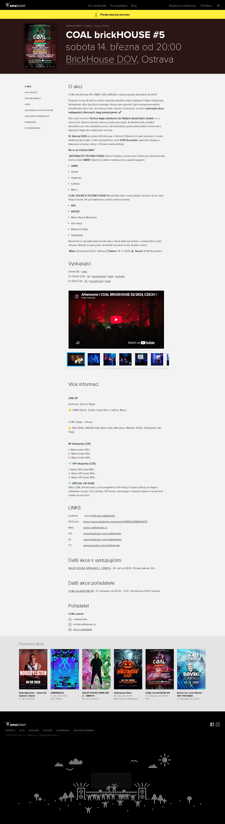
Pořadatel (31, 122)
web (84, 271)
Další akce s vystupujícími (39, 110)
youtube (120, 276)
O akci (28, 86)
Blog (134, 5)
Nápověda (34, 730)
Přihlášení (206, 5)
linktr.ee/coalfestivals (103, 515)
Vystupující (31, 92)
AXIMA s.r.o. (32, 735)
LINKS (27, 104)
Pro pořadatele (119, 5)
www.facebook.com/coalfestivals (102, 533)
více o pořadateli (82, 629)
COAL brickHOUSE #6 (81, 591)
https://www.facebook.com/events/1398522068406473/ (115, 521)
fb (88, 276)
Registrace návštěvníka (182, 5)
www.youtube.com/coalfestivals (101, 545)
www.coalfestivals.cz (95, 527)
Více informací (33, 98)
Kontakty (10, 730)
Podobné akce (32, 128)
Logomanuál (63, 730)
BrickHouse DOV (101, 60)
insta (110, 276)
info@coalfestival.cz (84, 624)
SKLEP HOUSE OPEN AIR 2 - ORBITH (89, 568)
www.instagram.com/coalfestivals (102, 539)
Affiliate (47, 730)
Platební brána (45, 735)
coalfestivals (80, 619)
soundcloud (98, 276)
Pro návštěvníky (97, 5)
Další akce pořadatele (37, 116)
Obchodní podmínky (84, 730)
